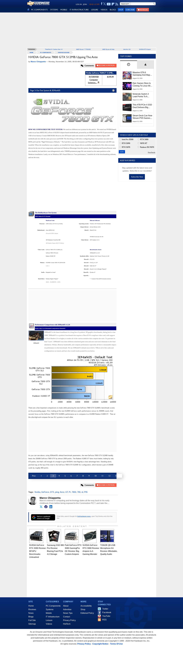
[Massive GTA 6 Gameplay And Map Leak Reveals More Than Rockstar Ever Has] (127, 75)
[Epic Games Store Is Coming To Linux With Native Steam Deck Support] (127, 86)
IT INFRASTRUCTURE (79, 9)
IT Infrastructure (53, 617)
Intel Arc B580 (127, 139)
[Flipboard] (113, 4)
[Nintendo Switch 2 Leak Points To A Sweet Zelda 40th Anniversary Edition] (127, 97)
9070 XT (143, 143)
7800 (74, 492)
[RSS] (116, 4)
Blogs (30, 617)
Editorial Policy (87, 613)
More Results (151, 152)
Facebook (106, 612)
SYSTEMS (54, 9)
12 (109, 476)
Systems (49, 609)
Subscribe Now (137, 177)
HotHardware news (84, 516)
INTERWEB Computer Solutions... (93, 80)
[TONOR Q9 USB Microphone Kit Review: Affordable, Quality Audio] (107, 536)
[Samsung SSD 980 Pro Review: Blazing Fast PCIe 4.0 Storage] (54, 536)
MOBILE (63, 9)
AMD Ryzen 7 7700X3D (83, 49)
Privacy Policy (69, 620)
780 (79, 492)
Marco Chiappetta (50, 498)
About (65, 606)
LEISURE (94, 9)
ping (57, 492)
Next (117, 476)
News (30, 613)
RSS (104, 620)
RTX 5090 (125, 143)
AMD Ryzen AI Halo (108, 49)
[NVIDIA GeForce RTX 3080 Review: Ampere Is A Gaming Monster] (89, 536)
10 (95, 476)
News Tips (67, 613)
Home (31, 606)
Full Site (32, 620)
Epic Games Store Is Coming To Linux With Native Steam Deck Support (142, 84)
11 (102, 476)
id (82, 492)
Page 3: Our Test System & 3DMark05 (45, 90)
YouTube (106, 616)
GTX (52, 492)
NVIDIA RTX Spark (145, 49)
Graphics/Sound (63, 52)
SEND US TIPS (94, 4)
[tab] (128, 64)
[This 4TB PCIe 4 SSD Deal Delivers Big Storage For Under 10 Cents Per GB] (127, 108)
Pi (70, 492)
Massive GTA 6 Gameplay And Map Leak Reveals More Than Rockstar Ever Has (141, 73)
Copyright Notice (100, 644)
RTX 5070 (125, 147)
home (31, 52)
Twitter (105, 609)
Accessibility (86, 606)
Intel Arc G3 (126, 49)
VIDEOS (104, 9)
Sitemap (32, 624)
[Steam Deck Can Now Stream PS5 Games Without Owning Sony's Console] (127, 118)
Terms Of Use (116, 644)
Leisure (49, 620)
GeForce (45, 492)
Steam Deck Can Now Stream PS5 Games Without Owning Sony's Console (142, 117)
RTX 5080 (144, 139)
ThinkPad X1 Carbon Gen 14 (53, 49)
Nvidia (37, 492)
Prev (34, 476)
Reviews (32, 609)
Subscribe (130, 10)
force (62, 492)
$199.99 (110, 77)
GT (66, 492)
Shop (120, 10)
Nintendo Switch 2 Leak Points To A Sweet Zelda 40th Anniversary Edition (141, 95)
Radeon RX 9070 (147, 147)
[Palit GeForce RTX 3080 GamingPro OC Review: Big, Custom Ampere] (72, 536)
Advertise (67, 609)
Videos (49, 624)
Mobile (49, 613)
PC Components (45, 52)
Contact (66, 617)
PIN (86, 492)
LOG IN (79, 4)
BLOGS (113, 9)
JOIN (85, 4)
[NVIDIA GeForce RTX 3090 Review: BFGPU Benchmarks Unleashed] (36, 536)
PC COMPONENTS (39, 9)
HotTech (66, 624)
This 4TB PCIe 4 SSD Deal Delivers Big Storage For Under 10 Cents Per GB (142, 106)
